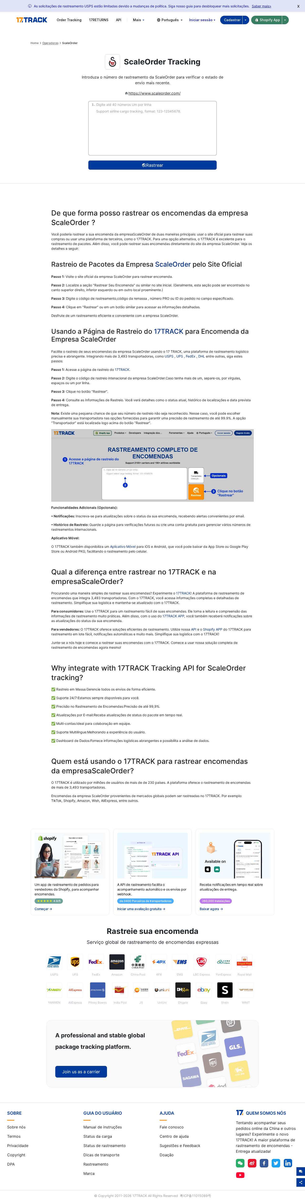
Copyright (16, 1154)
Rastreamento (95, 1164)
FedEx (191, 356)
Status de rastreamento (104, 1145)
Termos (13, 1136)
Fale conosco (172, 1127)
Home (34, 43)
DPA (11, 1164)
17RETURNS (98, 20)
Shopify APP (212, 629)
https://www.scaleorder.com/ (154, 93)
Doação (167, 1154)
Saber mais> (261, 6)
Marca (89, 1173)
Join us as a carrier (81, 1071)
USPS (169, 356)
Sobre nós (16, 1127)
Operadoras (50, 43)
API (118, 20)
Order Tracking (69, 20)
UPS (180, 356)
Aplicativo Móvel (123, 546)
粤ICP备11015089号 (195, 1196)
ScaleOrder (173, 264)
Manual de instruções (102, 1127)
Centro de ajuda (174, 1136)
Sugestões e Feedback (180, 1145)
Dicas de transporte (101, 1154)
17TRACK (169, 331)
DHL (202, 356)
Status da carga (97, 1136)
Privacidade (17, 1145)
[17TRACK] (31, 20)
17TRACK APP (173, 616)
